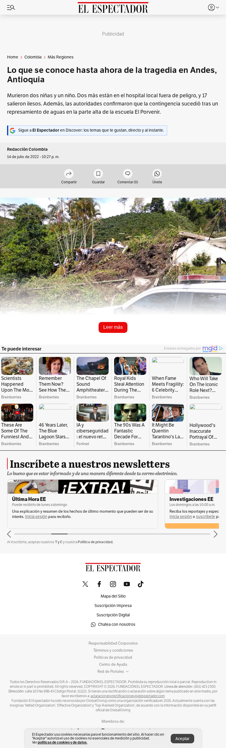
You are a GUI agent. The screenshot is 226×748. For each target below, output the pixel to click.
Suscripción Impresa (113, 605)
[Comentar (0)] (127, 174)
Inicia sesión (36, 516)
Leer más (113, 327)
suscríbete (205, 516)
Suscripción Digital (113, 615)
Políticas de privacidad (113, 657)
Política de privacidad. (95, 542)
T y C (58, 542)
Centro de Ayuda (113, 665)
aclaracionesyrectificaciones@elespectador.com (128, 696)
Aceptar (182, 738)
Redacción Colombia (27, 149)
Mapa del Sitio (113, 596)
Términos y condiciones (113, 650)
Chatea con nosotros (116, 624)
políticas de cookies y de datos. (62, 742)
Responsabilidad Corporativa (113, 643)
